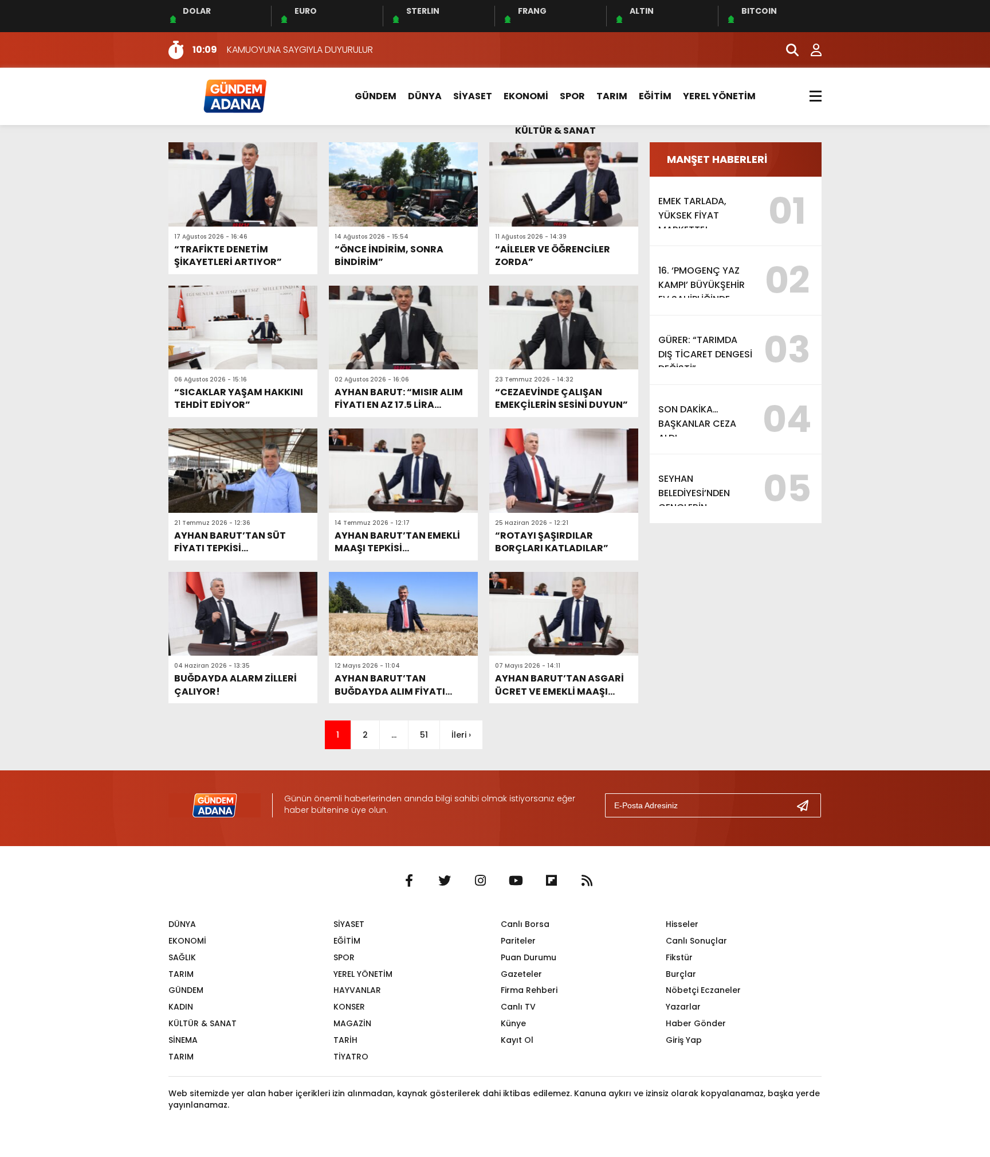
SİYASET (472, 96)
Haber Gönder (696, 1023)
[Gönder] (807, 805)
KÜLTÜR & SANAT (555, 130)
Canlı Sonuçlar (696, 940)
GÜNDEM (375, 96)
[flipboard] (551, 881)
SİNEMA (183, 1040)
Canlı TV (518, 1006)
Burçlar (681, 974)
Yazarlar (683, 1006)
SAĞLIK (182, 957)
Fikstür (679, 957)
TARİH (345, 1040)
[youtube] (516, 881)
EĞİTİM (655, 96)
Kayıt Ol (517, 1040)
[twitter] (445, 881)
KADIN (180, 1006)
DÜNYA (425, 96)
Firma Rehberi (529, 990)
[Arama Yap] (787, 50)
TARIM (611, 96)
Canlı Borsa (525, 924)
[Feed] (587, 881)
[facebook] (409, 881)
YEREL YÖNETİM (719, 96)
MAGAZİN (352, 1023)
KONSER (349, 1006)
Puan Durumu (528, 957)
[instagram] (480, 881)
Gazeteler (521, 974)
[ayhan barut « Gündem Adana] (234, 95)
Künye (513, 1023)
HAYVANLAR (357, 990)
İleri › (461, 735)
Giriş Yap (684, 1040)
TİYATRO (350, 1056)
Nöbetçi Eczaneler (703, 990)
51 (424, 735)
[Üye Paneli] (810, 50)
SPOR (572, 96)
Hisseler (682, 924)
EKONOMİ (526, 96)
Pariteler (518, 940)
